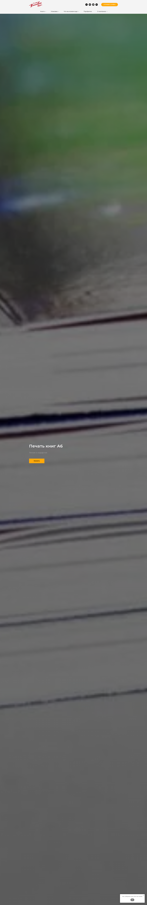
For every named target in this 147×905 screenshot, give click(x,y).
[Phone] (86, 4)
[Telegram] (96, 4)
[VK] (93, 4)
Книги (42, 11)
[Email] (90, 4)
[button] (109, 4)
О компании (101, 11)
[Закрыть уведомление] (143, 895)
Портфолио (88, 11)
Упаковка (54, 11)
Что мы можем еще (71, 11)
